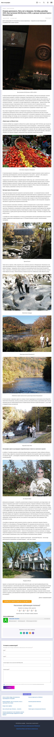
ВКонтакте (24, 633)
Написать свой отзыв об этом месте (17, 601)
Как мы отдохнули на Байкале (35, 697)
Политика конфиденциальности (38, 684)
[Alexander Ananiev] (5, 620)
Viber (33, 633)
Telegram (27, 633)
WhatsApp (21, 633)
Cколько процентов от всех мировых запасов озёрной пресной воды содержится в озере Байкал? (13, 713)
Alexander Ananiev (14, 618)
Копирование (37, 725)
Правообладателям (18, 725)
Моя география (5, 2)
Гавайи (30, 706)
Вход (40, 2)
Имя (4, 650)
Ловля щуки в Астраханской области (37, 709)
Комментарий (6, 669)
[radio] (19, 610)
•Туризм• (17, 728)
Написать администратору (33, 728)
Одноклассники (30, 633)
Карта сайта (25, 728)
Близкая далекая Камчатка (34, 701)
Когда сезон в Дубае (7, 706)
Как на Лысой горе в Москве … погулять (12, 709)
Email (4, 656)
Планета (21, 728)
